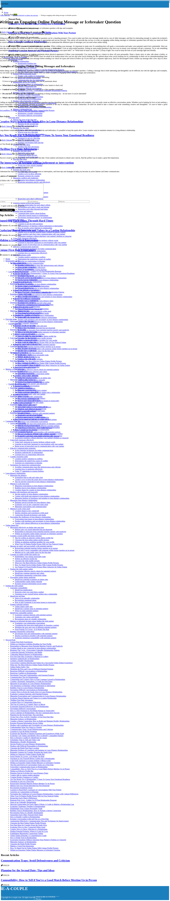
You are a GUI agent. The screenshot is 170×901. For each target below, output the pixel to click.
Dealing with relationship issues (21, 275)
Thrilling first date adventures (25, 348)
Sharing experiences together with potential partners (34, 636)
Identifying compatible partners (21, 613)
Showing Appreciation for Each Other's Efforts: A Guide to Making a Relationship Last (42, 804)
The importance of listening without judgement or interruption (37, 427)
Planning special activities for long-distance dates (32, 502)
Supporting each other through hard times (30, 411)
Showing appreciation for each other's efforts (31, 407)
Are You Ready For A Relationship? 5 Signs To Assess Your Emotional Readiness (45, 273)
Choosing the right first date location (28, 336)
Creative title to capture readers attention (24, 775)
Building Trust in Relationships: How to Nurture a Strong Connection (35, 811)
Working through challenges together (28, 313)
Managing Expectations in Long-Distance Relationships (30, 684)
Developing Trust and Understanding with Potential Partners (32, 675)
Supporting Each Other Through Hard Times (26, 815)
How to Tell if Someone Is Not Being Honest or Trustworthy (32, 711)
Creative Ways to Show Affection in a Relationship (28, 829)
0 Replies (47, 32)
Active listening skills (18, 423)
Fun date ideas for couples (24, 373)
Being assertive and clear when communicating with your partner (38, 436)
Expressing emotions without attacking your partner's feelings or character (42, 438)
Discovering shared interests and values (29, 402)
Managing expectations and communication (30, 507)
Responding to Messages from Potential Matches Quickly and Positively (36, 646)
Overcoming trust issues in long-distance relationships (34, 519)
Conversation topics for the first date (23, 338)
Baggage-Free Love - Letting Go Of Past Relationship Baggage (38, 271)
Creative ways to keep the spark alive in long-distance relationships (42, 278)
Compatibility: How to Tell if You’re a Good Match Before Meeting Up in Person (40, 769)
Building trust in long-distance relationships (30, 488)
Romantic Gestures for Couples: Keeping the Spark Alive (31, 752)
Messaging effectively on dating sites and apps (25, 15)
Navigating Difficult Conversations (23, 709)
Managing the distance (18, 475)
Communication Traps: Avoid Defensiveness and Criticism (31, 729)
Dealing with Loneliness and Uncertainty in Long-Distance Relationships (37, 725)
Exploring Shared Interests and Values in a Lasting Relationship (33, 698)
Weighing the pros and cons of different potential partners (36, 627)
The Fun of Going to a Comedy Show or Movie (27, 704)
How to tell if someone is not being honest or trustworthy (35, 602)
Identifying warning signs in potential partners (31, 609)
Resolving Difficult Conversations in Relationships (28, 671)
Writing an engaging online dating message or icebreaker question (42, 332)
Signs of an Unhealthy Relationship (23, 802)
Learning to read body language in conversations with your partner (39, 444)
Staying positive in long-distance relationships (31, 494)
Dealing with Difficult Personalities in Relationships (29, 746)
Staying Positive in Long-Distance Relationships (27, 744)
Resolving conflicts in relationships (27, 298)
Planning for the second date (25, 325)
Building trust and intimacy (20, 413)
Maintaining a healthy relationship (27, 315)
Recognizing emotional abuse (25, 600)
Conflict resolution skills (19, 457)
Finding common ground (19, 396)
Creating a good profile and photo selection (26, 536)
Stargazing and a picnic (23, 355)
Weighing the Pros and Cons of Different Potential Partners (31, 669)
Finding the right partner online (21, 569)
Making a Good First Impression (22, 846)
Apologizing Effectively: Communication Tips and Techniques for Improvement (39, 821)
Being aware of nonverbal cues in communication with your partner (39, 446)
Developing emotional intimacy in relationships (32, 419)
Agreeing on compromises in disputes (31, 261)
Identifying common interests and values (32, 372)
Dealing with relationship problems (23, 303)
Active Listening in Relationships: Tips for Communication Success (34, 713)
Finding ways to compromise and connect (30, 398)
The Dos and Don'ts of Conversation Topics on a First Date (32, 765)
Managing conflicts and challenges (22, 380)
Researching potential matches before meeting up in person (39, 347)
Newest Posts (10, 640)
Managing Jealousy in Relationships (23, 719)
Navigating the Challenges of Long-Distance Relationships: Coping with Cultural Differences (44, 794)
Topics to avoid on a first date (25, 342)
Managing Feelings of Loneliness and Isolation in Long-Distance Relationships (39, 750)
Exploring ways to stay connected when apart (31, 505)
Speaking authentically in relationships (29, 452)
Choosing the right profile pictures (27, 561)
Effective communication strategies (23, 448)
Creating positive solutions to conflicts (31, 257)
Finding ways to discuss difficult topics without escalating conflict (39, 434)
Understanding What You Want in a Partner (26, 727)
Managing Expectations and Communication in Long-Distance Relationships (38, 696)
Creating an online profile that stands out (25, 554)
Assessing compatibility (18, 588)
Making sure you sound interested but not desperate (36, 328)
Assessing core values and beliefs (27, 617)
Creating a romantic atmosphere (26, 323)
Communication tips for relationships (28, 282)
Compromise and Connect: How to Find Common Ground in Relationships (37, 679)
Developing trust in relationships (26, 300)
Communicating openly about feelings (29, 415)
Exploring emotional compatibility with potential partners (35, 638)
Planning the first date (18, 330)
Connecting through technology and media (30, 515)
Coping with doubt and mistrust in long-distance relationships (40, 295)
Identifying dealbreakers (23, 590)
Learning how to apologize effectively (29, 469)
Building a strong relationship (21, 294)
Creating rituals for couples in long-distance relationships (38, 288)
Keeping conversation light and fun (27, 344)
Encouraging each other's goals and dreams (30, 409)
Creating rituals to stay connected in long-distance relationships (33, 648)
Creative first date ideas (18, 346)
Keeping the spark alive (18, 371)
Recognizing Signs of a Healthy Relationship (26, 813)
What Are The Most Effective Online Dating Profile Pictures (40, 361)
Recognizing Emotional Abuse (21, 788)
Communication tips (13, 421)
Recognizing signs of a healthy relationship (30, 619)
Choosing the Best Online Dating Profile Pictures (28, 823)
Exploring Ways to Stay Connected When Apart (27, 827)
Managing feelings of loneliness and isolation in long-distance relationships (45, 297)
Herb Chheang (7, 32)
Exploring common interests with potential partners (36, 413)
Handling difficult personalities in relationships (32, 309)
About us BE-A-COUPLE (45, 897)
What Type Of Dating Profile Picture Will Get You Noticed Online (42, 342)
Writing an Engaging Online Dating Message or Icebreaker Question (35, 763)
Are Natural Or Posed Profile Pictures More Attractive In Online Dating (44, 365)
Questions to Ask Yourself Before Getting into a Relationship (32, 759)
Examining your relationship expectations (33, 422)
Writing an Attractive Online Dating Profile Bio (27, 754)
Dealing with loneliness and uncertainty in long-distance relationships (43, 320)
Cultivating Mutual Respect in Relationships (26, 654)
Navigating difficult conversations (27, 317)
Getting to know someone (24, 269)
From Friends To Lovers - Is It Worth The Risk (32, 629)
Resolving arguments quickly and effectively (31, 384)
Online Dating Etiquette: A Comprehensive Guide (28, 836)
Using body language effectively (22, 440)
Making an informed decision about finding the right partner (32, 621)
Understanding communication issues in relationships (34, 305)
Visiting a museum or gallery (25, 363)
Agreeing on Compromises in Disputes (24, 792)
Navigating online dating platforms (23, 577)
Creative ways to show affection (26, 375)
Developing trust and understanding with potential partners (39, 432)
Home (6, 13)
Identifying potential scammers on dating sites (31, 579)
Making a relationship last (24, 288)
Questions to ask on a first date (26, 340)
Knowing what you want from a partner (29, 592)
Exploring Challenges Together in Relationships (27, 806)
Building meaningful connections (22, 632)
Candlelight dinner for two (24, 357)
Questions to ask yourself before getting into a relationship (39, 392)
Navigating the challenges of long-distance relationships (30, 517)
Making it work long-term (19, 484)
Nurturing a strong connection (21, 388)
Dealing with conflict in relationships (28, 278)
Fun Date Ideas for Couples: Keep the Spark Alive (28, 825)
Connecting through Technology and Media (26, 652)
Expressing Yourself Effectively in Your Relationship (29, 706)
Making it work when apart (20, 509)
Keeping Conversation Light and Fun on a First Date (29, 819)
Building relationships (18, 263)
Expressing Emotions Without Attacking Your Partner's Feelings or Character (38, 840)
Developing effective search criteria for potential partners (38, 370)
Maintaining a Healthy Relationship (23, 742)
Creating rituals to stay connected (27, 511)
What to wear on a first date (25, 334)
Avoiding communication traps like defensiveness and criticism (40, 265)
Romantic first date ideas (19, 353)
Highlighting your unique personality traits (33, 355)
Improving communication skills (26, 392)
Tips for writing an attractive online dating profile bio (34, 538)
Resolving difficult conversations (27, 290)
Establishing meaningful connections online (30, 575)
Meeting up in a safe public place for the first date (33, 552)
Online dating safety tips (23, 607)
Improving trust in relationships (26, 280)
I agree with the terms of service (13, 206)
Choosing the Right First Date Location (24, 748)
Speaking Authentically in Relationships (24, 659)
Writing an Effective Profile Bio (21, 771)
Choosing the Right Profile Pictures (23, 844)
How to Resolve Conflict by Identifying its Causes (28, 738)
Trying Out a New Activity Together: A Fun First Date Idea (31, 717)
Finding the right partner (14, 586)
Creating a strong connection (25, 267)
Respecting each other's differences (27, 400)
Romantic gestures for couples (26, 377)
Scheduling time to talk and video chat (29, 477)
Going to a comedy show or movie (27, 365)
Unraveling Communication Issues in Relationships (29, 767)
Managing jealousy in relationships (27, 286)
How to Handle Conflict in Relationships (25, 817)
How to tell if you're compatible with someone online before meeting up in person (47, 349)
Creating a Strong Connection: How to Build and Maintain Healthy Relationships (40, 721)
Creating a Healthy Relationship (22, 661)
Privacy (38, 899)
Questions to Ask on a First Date (22, 781)
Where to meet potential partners (26, 611)
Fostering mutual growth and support (23, 405)
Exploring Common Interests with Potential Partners (29, 694)
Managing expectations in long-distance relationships (37, 284)
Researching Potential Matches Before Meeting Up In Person (32, 784)
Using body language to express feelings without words (35, 442)
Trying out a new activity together (27, 367)
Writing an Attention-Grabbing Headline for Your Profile (30, 644)
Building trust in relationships (25, 390)
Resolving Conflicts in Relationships (23, 673)
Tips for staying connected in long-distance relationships (38, 280)
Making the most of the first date (22, 321)
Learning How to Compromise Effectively (25, 702)
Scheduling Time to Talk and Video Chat (25, 740)
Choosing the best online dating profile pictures (32, 540)
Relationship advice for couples (21, 284)
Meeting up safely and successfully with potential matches (31, 546)
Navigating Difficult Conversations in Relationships (29, 690)
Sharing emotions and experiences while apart (34, 311)
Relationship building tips (24, 265)
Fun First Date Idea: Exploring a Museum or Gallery (29, 657)
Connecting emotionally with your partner (30, 394)
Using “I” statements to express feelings (29, 471)
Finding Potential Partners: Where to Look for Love (29, 831)
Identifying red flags (17, 596)
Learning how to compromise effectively (29, 455)
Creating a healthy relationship (26, 296)
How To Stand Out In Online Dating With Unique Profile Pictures (42, 363)
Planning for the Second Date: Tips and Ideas (26, 715)
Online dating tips (5, 15)
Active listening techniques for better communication (34, 450)
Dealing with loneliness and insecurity (24, 492)
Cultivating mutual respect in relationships (30, 417)
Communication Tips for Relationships (24, 677)
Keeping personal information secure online (31, 584)
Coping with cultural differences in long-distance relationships (40, 322)
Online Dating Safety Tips (19, 667)
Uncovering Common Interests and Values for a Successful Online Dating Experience (41, 663)
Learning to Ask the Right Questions (23, 731)
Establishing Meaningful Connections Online (26, 833)
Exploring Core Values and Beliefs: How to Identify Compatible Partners (36, 736)
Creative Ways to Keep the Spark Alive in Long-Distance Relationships (36, 692)
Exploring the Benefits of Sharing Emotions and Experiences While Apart (37, 734)
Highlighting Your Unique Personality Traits (26, 809)
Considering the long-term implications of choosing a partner (40, 424)
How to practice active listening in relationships (32, 430)
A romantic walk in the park (25, 359)
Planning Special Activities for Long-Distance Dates (29, 773)
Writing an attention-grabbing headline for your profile (37, 340)
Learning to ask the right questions (27, 425)
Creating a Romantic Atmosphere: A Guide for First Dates (31, 681)
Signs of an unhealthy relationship (30, 397)
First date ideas (11, 319)
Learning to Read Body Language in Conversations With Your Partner (35, 790)
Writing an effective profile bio (26, 559)
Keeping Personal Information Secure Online (26, 723)
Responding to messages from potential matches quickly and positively (43, 330)
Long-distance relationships (16, 473)
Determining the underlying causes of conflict (34, 259)
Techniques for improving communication (28, 263)
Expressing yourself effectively (21, 432)
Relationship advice (13, 261)
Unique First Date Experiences (21, 642)
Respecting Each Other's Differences (23, 798)
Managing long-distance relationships (28, 382)
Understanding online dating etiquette (28, 582)
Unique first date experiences (25, 350)
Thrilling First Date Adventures (21, 700)
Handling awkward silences (25, 328)
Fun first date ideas (17, 361)
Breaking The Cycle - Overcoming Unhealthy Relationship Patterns (39, 292)
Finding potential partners (19, 604)
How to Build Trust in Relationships (23, 838)
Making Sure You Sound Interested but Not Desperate (29, 786)
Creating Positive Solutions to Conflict (24, 777)
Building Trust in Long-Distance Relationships (27, 688)
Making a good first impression (26, 332)
